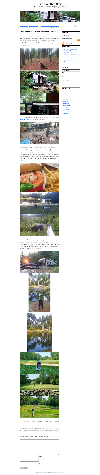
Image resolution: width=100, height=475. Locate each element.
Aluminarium (65, 113)
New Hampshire (49, 428)
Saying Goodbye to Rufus (68, 52)
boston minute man (29, 430)
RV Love (65, 107)
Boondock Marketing (67, 97)
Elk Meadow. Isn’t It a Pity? (68, 58)
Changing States (66, 109)
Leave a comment (37, 33)
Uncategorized (56, 428)
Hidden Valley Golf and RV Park (27, 119)
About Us (28, 10)
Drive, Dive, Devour (67, 111)
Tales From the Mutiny (67, 91)
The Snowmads (66, 103)
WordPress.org (66, 84)
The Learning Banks (67, 105)
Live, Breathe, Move (50, 4)
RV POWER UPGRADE (47, 10)
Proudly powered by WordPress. (42, 472)
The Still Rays (65, 101)
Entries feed (65, 80)
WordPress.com (61, 472)
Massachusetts (39, 428)
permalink (56, 430)
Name (41, 456)
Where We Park (59, 10)
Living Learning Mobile (67, 93)
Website (41, 463)
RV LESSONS (36, 10)
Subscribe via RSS (68, 43)
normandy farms (44, 430)
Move (44, 428)
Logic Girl (65, 95)
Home (22, 10)
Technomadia (65, 99)
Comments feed (66, 82)
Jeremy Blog (33, 428)
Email (41, 460)
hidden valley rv (36, 430)
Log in (64, 78)
